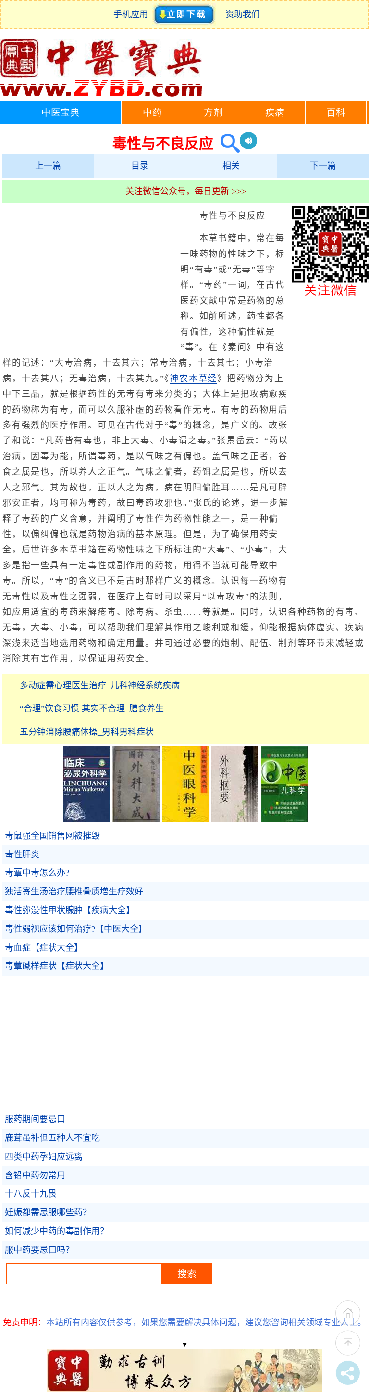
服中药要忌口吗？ (39, 1250)
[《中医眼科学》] (185, 819)
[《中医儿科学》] (284, 819)
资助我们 (242, 14)
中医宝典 (60, 113)
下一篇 (323, 166)
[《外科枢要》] (234, 819)
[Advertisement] (88, 278)
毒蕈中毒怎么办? (37, 873)
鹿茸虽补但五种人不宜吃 (52, 1138)
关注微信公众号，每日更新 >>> (185, 191)
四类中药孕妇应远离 (44, 1157)
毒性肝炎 (22, 854)
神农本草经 (193, 378)
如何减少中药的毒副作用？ (57, 1231)
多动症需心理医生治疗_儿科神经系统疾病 (100, 685)
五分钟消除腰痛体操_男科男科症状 (87, 732)
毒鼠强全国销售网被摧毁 (52, 836)
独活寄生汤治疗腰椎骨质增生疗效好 (74, 891)
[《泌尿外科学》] (86, 819)
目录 (139, 166)
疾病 (274, 113)
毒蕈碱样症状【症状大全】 (57, 966)
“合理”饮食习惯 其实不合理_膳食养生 (92, 708)
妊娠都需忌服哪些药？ (48, 1212)
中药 (152, 113)
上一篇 (48, 166)
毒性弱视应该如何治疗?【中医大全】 (76, 929)
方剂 (213, 113)
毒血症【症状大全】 (44, 948)
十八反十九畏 (31, 1193)
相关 (231, 166)
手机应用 (132, 14)
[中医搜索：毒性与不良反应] (226, 143)
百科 (335, 113)
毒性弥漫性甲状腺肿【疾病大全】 (70, 910)
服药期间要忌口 (35, 1119)
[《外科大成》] (136, 819)
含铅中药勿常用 (35, 1175)
